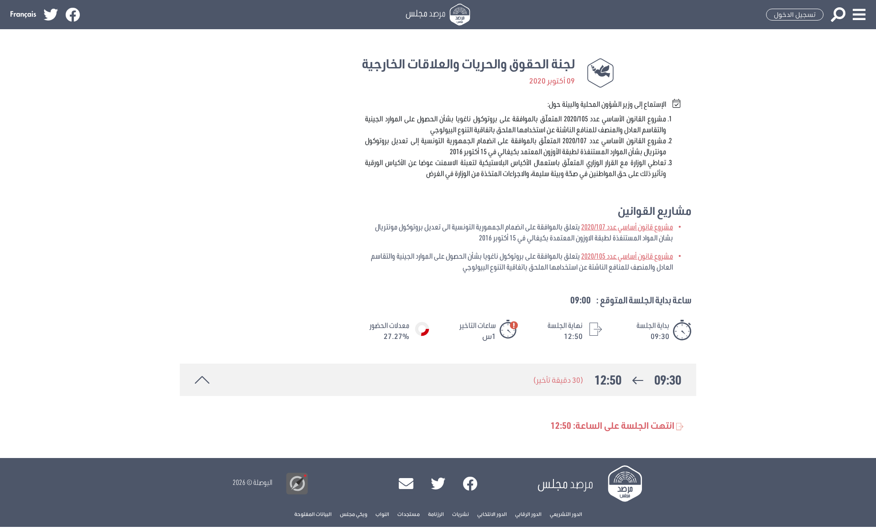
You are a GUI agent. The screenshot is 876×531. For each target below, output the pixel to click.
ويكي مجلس (353, 513)
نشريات (460, 513)
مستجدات (408, 513)
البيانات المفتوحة (313, 513)
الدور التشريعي (566, 513)
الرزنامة (436, 513)
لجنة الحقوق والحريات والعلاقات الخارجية (468, 64)
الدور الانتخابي (492, 513)
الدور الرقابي (528, 513)
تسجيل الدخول (795, 14)
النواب (382, 513)
